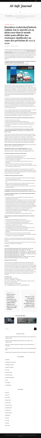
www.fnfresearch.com (25, 285)
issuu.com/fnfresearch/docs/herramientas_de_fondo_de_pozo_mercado (19, 256)
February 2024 (8, 400)
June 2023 (7, 420)
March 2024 (7, 397)
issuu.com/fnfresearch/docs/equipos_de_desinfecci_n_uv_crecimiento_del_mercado (22, 251)
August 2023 (7, 415)
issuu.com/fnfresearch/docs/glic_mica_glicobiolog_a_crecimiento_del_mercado (21, 253)
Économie (12, 24)
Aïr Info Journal (20, 6)
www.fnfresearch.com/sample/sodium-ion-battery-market (16, 64)
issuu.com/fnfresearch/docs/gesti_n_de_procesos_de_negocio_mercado (19, 252)
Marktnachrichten (8, 375)
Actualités (6, 24)
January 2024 (8, 402)
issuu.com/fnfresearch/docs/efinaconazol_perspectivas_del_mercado (18, 248)
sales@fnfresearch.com (13, 285)
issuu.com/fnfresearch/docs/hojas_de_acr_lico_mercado (16, 257)
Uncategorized (8, 385)
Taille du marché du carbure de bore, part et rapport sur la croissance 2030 (20, 352)
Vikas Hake (7, 46)
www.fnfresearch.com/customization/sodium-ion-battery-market (22, 191)
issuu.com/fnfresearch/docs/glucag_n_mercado (14, 255)
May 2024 (7, 392)
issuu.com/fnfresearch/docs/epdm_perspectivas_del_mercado (17, 249)
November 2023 (8, 407)
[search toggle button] (35, 1)
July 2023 (7, 418)
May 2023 (7, 423)
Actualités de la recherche (10, 362)
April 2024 (7, 395)
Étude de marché (8, 372)
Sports (6, 380)
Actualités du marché (9, 364)
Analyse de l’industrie (9, 367)
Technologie (7, 382)
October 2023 (8, 410)
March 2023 (7, 425)
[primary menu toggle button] (20, 12)
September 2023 (8, 412)
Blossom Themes (30, 435)
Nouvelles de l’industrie (9, 377)
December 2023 (8, 405)
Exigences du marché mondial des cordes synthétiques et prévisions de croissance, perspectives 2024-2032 (22, 319)
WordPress (21, 436)
